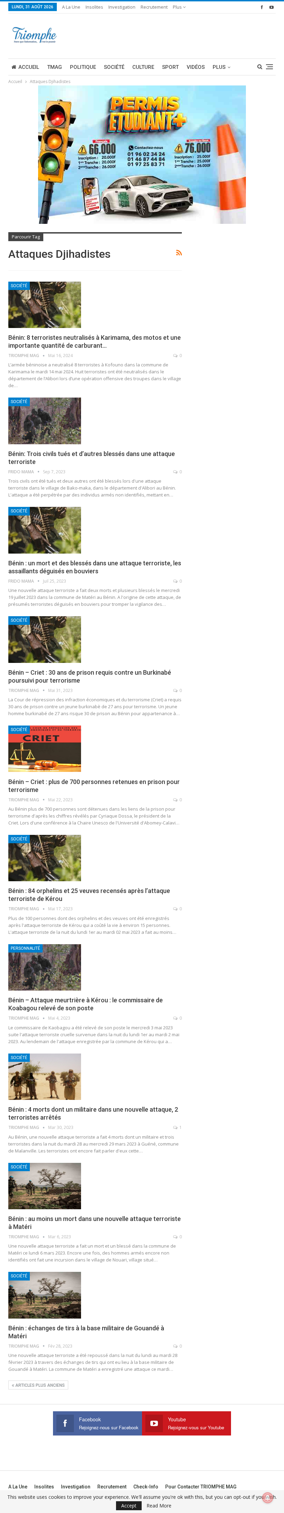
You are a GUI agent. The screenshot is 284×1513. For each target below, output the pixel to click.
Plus (178, 7)
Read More (159, 1505)
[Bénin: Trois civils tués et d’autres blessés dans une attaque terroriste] (44, 421)
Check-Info (145, 1486)
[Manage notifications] (267, 1497)
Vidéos (196, 67)
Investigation (121, 7)
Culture (143, 67)
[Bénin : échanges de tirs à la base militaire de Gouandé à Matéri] (44, 1295)
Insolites (94, 7)
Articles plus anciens (39, 1385)
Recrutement (154, 7)
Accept (128, 1505)
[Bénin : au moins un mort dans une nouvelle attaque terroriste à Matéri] (44, 1186)
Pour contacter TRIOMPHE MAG (201, 1486)
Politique (83, 67)
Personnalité (25, 948)
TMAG (54, 67)
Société (114, 67)
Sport (170, 67)
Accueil (28, 67)
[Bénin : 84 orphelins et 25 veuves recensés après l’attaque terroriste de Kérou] (44, 858)
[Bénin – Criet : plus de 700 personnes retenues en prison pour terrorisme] (44, 749)
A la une (71, 7)
